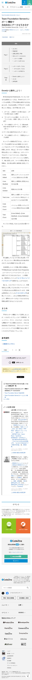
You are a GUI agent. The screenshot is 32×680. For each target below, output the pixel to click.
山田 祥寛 (4, 29)
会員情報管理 (10, 656)
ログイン (14, 371)
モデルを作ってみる (19, 69)
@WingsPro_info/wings (17, 484)
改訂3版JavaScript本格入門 (19, 439)
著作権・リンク (10, 653)
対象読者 (15, 51)
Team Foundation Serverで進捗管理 (14, 393)
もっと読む (6, 399)
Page (6, 55)
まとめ (14, 79)
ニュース (4, 605)
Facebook (20, 486)
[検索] (3, 7)
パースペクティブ (20, 293)
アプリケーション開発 (16, 7)
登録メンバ (14, 475)
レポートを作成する (19, 71)
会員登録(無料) (17, 369)
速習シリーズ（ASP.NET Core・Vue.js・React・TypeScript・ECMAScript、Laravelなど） (18, 434)
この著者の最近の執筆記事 (18, 452)
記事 (18, 481)
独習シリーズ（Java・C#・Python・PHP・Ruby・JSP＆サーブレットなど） (19, 429)
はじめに (15, 48)
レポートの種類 (18, 58)
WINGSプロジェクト (19, 425)
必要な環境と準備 (17, 53)
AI (7, 7)
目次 (16, 43)
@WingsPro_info (15, 483)
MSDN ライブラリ (9, 344)
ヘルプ (8, 651)
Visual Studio (5, 37)
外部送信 (9, 667)
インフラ (27, 7)
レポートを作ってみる (19, 66)
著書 (14, 481)
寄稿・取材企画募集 (8, 598)
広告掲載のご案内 (24, 598)
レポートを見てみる (19, 61)
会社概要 (9, 660)
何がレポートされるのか (19, 56)
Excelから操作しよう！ (19, 76)
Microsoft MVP (22, 420)
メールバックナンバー (17, 552)
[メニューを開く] (2, 2)
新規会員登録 (16, 556)
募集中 (20, 477)
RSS (24, 481)
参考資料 (15, 81)
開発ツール (12, 37)
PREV (5, 350)
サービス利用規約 (11, 663)
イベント (4, 612)
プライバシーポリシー (12, 665)
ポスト (21, 377)
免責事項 (9, 658)
